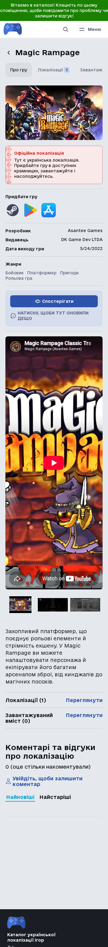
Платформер (41, 272)
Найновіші (20, 797)
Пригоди (69, 272)
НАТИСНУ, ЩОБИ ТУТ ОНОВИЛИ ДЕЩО (53, 316)
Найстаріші (55, 797)
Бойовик (14, 272)
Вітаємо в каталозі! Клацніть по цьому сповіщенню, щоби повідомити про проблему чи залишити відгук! (54, 10)
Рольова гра (18, 278)
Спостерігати (58, 301)
